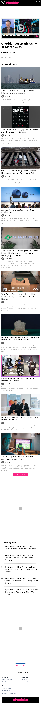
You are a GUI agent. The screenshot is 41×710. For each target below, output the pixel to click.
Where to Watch (7, 679)
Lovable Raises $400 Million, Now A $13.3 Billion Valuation (20, 418)
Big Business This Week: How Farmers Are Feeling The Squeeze (20, 547)
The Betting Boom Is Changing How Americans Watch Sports (18, 457)
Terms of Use (6, 690)
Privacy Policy (6, 688)
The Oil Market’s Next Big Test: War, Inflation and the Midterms (17, 92)
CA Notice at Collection (9, 693)
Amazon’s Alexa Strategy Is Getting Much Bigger (17, 211)
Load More (20, 474)
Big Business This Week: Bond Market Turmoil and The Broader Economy (19, 557)
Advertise (24, 679)
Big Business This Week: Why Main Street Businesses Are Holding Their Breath (21, 580)
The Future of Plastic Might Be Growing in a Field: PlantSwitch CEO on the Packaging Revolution (19, 253)
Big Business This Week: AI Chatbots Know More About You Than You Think (21, 592)
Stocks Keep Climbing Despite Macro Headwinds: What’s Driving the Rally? (19, 172)
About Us (5, 682)
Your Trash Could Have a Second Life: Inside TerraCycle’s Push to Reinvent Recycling (18, 296)
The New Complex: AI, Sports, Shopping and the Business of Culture (19, 131)
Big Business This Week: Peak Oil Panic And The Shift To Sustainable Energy (20, 569)
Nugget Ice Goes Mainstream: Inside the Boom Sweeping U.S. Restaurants (20, 338)
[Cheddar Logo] (12, 2)
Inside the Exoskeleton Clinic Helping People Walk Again (18, 379)
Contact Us (24, 682)
